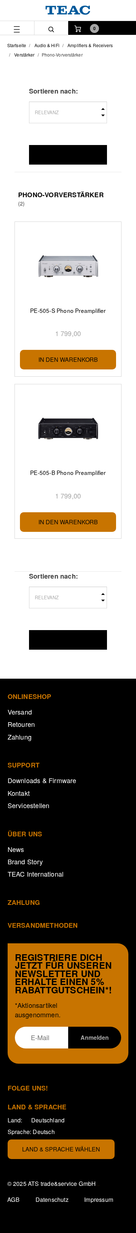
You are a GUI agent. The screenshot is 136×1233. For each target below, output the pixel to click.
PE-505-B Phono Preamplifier (68, 472)
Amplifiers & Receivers (90, 45)
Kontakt (19, 793)
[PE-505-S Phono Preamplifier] (68, 266)
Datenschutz (52, 1199)
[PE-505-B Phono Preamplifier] (68, 428)
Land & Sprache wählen (61, 1149)
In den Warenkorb (68, 359)
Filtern (68, 154)
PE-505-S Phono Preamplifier (68, 310)
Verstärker (24, 54)
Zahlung (20, 736)
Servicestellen (29, 805)
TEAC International (36, 873)
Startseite (16, 45)
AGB (13, 1199)
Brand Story (25, 861)
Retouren (21, 724)
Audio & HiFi (46, 45)
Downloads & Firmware (42, 780)
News (16, 849)
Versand (20, 711)
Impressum (98, 1199)
